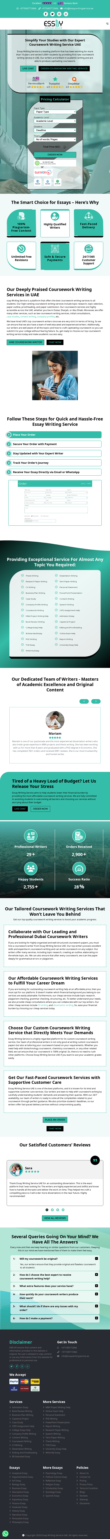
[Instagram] (59, 14)
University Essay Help (69, 645)
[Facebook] (45, 14)
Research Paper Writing (36, 581)
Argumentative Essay (22, 1476)
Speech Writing (67, 605)
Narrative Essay (19, 1514)
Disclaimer (84, 1503)
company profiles (46, 316)
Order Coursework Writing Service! (64, 68)
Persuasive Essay (20, 1518)
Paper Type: (39, 108)
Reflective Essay (53, 1480)
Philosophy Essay (20, 1522)
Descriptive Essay (20, 1492)
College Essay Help (34, 627)
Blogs (82, 1492)
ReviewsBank (36, 83)
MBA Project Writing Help (37, 616)
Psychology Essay (54, 1473)
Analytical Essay (20, 1473)
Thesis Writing (32, 576)
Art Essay (16, 1480)
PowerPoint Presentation (71, 593)
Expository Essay (20, 1499)
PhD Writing (31, 639)
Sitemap (83, 1499)
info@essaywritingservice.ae (78, 8)
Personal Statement (69, 587)
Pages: (37, 136)
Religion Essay (53, 1484)
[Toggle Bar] (107, 23)
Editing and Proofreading (71, 627)
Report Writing (66, 639)
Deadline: (38, 127)
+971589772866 (28, 8)
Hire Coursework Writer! (25, 342)
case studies (13, 316)
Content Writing (67, 599)
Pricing (82, 1480)
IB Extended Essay (34, 633)
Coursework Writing (35, 610)
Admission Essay (67, 616)
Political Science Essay (56, 1476)
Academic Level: (41, 117)
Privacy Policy (86, 1484)
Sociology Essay (53, 1492)
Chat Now (55, 342)
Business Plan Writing (35, 593)
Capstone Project (67, 622)
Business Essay (19, 1488)
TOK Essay (30, 645)
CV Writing (30, 587)
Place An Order (55, 1120)
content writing (28, 316)
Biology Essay (18, 1484)
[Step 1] (55, 502)
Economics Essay (20, 1495)
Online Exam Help (67, 633)
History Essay (18, 1510)
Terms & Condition (88, 1488)
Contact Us (84, 1476)
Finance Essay (19, 1503)
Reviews (83, 1495)
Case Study (31, 599)
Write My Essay (32, 651)
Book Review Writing (35, 622)
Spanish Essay (52, 1495)
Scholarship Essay (54, 1488)
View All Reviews (55, 1218)
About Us (84, 1473)
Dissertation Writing (68, 576)
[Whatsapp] (66, 14)
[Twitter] (52, 14)
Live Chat (28, 68)
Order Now (55, 154)
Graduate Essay (19, 1507)
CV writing (43, 1005)
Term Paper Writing (68, 581)
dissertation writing (63, 1005)
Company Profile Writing (37, 605)
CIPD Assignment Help (70, 610)
